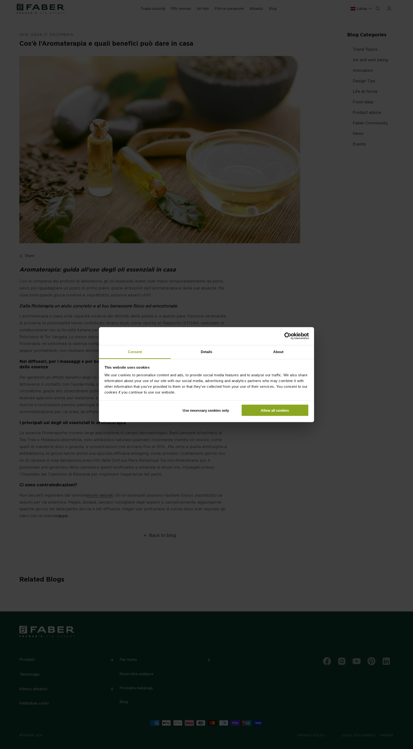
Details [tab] (206, 352)
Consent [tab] (135, 352)
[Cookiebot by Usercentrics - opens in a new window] (288, 336)
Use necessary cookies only (206, 410)
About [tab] (278, 352)
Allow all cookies (275, 410)
